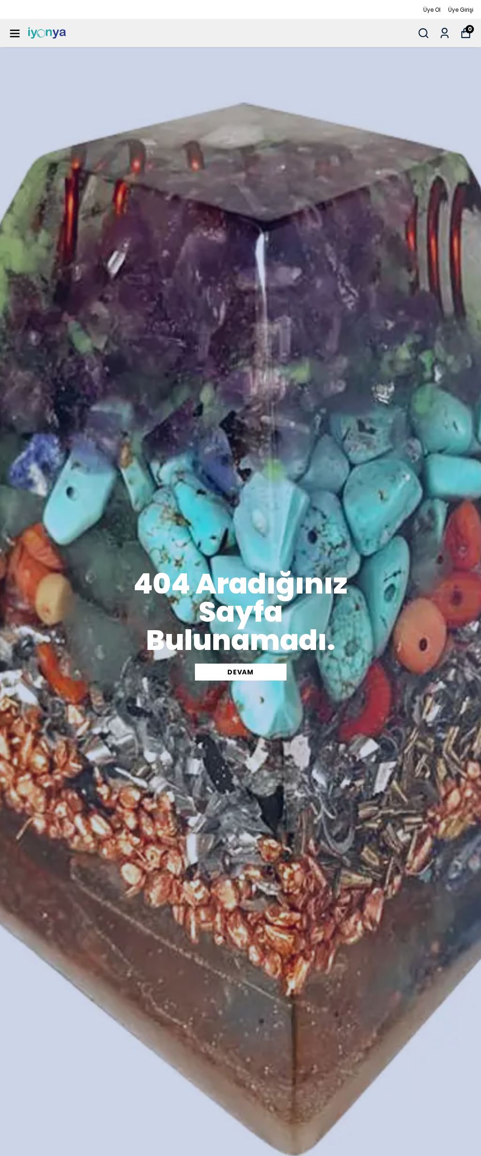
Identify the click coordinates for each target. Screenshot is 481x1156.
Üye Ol (432, 10)
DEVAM (240, 672)
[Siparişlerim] (444, 33)
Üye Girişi (460, 10)
